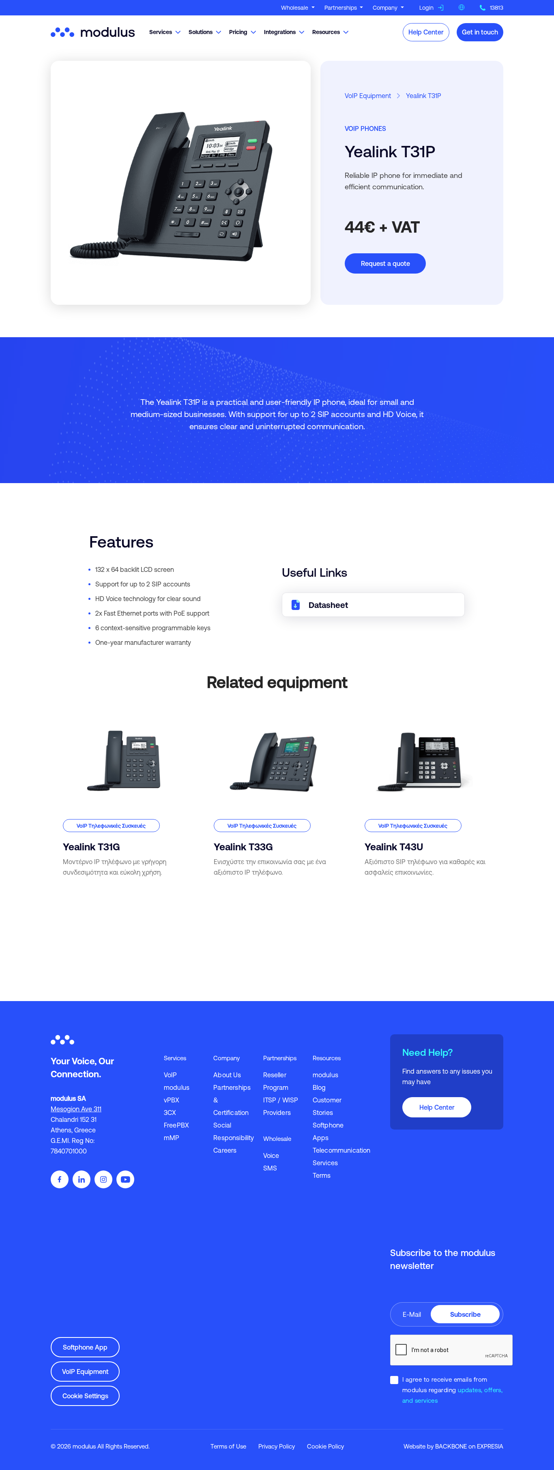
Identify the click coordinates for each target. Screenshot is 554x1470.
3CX (170, 1112)
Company (386, 7)
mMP (171, 1137)
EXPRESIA (490, 1446)
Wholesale (295, 7)
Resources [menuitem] (326, 32)
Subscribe (465, 1314)
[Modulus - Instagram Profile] (103, 1179)
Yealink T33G (220, 713)
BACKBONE (451, 1446)
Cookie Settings (85, 1395)
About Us (227, 1074)
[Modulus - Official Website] (94, 31)
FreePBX (176, 1125)
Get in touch (480, 32)
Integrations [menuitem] (280, 32)
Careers (224, 1150)
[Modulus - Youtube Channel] (125, 1179)
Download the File (373, 604)
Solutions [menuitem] (201, 32)
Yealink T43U (370, 713)
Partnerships (341, 7)
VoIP (170, 1074)
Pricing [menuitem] (238, 32)
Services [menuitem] (160, 32)
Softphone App (85, 1347)
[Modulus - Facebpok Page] (60, 1179)
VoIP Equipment (368, 95)
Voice (271, 1155)
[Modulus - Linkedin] (81, 1179)
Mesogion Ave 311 (76, 1109)
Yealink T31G (69, 713)
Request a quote (385, 263)
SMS (270, 1168)
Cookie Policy (325, 1446)
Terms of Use (228, 1446)
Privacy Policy (276, 1446)
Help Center (426, 32)
